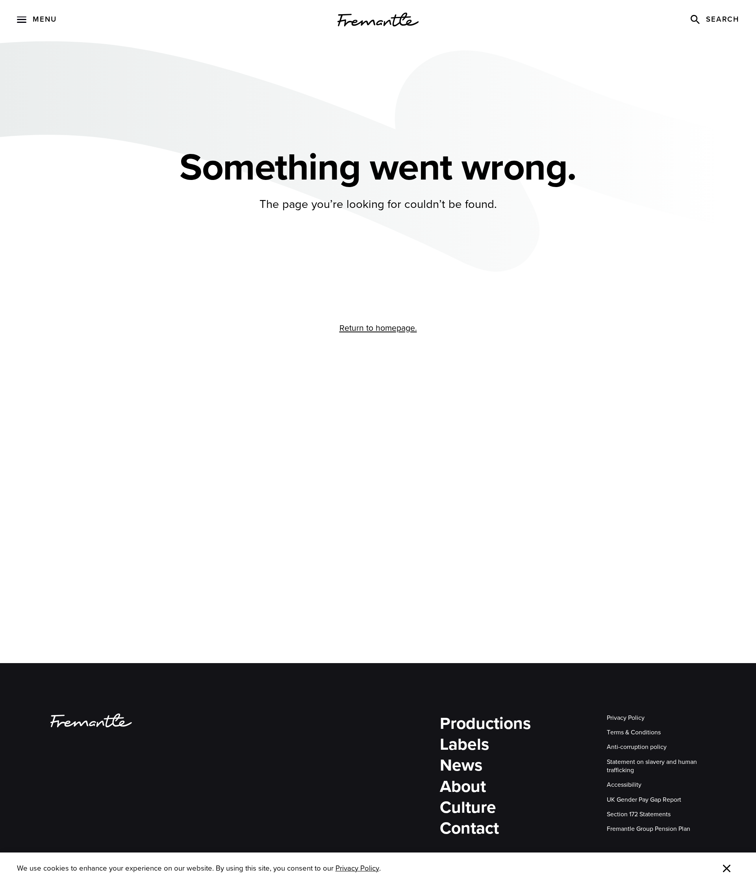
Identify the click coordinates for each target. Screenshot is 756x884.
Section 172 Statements (639, 814)
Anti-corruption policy (637, 747)
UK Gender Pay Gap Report (644, 799)
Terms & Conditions (634, 732)
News (461, 765)
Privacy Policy (626, 718)
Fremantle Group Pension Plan (648, 829)
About (463, 787)
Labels (464, 744)
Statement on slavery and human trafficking (652, 766)
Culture (468, 807)
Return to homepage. (378, 328)
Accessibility (624, 784)
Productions (485, 724)
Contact (469, 828)
